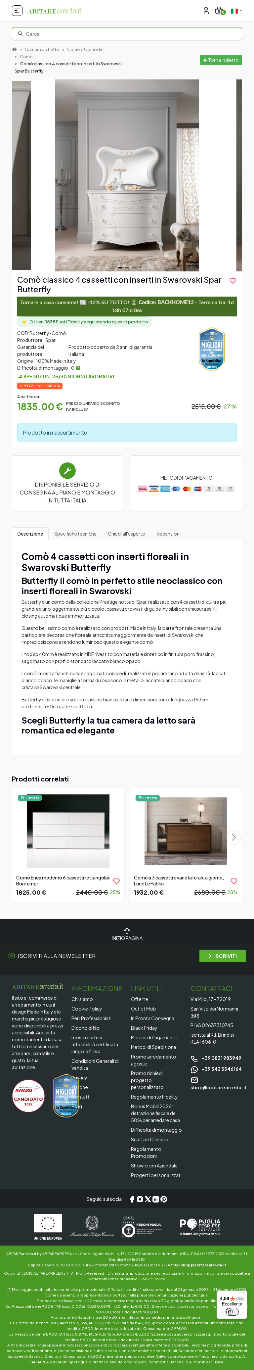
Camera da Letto (42, 49)
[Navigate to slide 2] (127, 268)
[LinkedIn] (156, 1199)
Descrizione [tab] (30, 534)
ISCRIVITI (225, 956)
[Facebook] (132, 1199)
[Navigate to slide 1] (120, 268)
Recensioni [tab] (169, 534)
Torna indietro (223, 60)
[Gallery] (127, 175)
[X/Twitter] (148, 1199)
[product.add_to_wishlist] (116, 881)
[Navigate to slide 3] (133, 268)
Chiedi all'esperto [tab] (127, 534)
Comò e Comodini (86, 49)
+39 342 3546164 (221, 1069)
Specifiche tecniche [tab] (75, 534)
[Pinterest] (164, 1199)
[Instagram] (140, 1199)
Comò (26, 56)
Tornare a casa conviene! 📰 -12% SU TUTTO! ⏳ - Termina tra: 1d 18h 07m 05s (127, 306)
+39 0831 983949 (221, 1058)
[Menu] (243, 1295)
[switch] (232, 1312)
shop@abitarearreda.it (203, 1264)
